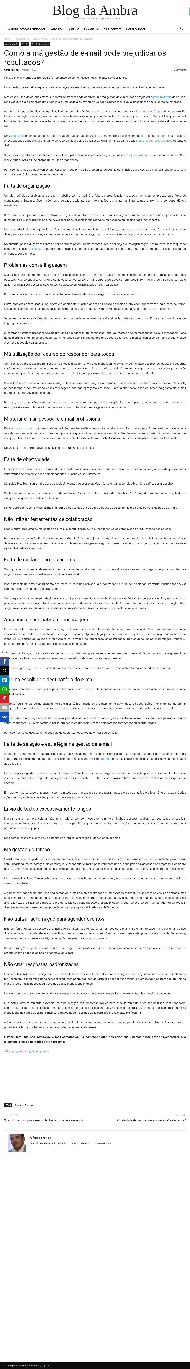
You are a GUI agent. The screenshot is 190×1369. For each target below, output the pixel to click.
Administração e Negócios (26, 28)
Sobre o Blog (135, 28)
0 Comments (180, 69)
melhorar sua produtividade (154, 140)
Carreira (56, 28)
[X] (4, 670)
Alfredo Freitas (11, 69)
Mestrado (111, 28)
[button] (181, 29)
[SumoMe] (4, 717)
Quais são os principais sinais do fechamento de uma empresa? (43, 1120)
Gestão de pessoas (40, 44)
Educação (91, 28)
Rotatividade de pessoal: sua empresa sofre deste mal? (151, 1120)
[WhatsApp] (4, 689)
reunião (37, 249)
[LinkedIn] (4, 680)
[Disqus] (95, 1211)
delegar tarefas (143, 155)
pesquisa (17, 136)
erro (21, 428)
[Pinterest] (4, 698)
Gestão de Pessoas (24, 1105)
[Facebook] (4, 661)
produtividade (162, 97)
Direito (73, 28)
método (106, 758)
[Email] (4, 707)
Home (7, 38)
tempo (70, 407)
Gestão (25, 44)
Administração (21, 38)
